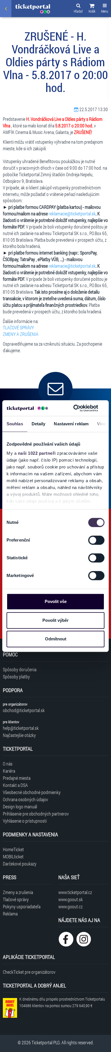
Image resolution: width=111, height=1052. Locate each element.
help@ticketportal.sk (21, 728)
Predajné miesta (16, 778)
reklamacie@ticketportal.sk (72, 214)
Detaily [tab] (39, 423)
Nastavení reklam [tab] (71, 423)
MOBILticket (13, 856)
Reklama (10, 914)
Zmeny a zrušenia (18, 892)
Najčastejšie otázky (19, 735)
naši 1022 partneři (37, 453)
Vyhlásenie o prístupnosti (25, 821)
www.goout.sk (70, 899)
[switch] (96, 540)
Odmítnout (55, 638)
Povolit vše (56, 601)
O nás (8, 764)
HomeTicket (13, 849)
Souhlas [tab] (15, 423)
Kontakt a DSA (15, 785)
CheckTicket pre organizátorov (29, 972)
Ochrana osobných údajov (25, 799)
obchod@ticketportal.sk (24, 710)
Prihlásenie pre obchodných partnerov (36, 814)
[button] (92, 9)
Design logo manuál (20, 806)
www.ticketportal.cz (75, 892)
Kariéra (9, 771)
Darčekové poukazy (19, 864)
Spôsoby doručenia (19, 669)
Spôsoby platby (16, 677)
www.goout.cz (70, 906)
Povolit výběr (55, 620)
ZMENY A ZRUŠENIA (20, 334)
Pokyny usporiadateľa (21, 906)
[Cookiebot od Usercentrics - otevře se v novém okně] (74, 408)
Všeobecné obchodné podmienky (32, 792)
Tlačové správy (16, 899)
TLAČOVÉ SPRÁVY (18, 327)
